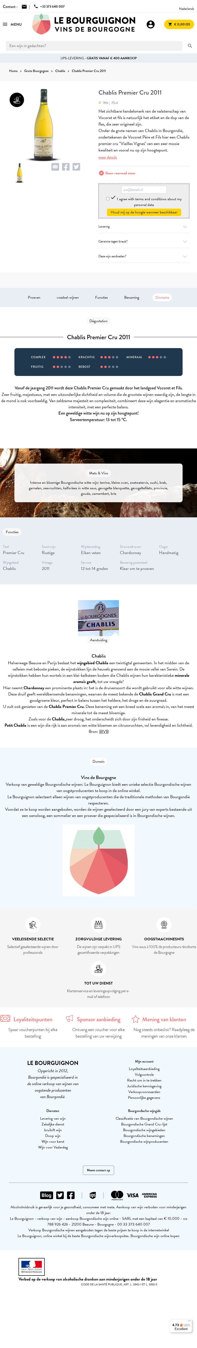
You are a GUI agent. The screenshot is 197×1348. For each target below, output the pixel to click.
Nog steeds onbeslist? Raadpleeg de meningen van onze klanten (164, 1033)
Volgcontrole (144, 1074)
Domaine (162, 297)
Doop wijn (53, 1136)
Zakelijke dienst (53, 1124)
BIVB (104, 731)
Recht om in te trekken (144, 1080)
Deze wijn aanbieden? (112, 256)
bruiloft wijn (53, 1130)
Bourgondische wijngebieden (144, 1130)
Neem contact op (98, 1170)
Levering (104, 226)
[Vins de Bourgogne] (83, 24)
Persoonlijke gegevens (144, 1097)
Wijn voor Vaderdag (53, 1147)
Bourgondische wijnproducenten (144, 1141)
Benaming (131, 297)
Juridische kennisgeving (144, 1086)
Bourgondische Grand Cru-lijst (144, 1124)
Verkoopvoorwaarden (144, 1092)
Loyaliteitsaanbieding (144, 1069)
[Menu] (189, 1322)
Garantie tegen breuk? (113, 241)
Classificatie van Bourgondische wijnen (144, 1118)
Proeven (34, 297)
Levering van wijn (53, 1118)
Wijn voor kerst (53, 1141)
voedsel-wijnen (68, 297)
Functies (101, 297)
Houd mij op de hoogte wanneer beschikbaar (144, 212)
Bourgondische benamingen (144, 1136)
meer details (107, 157)
